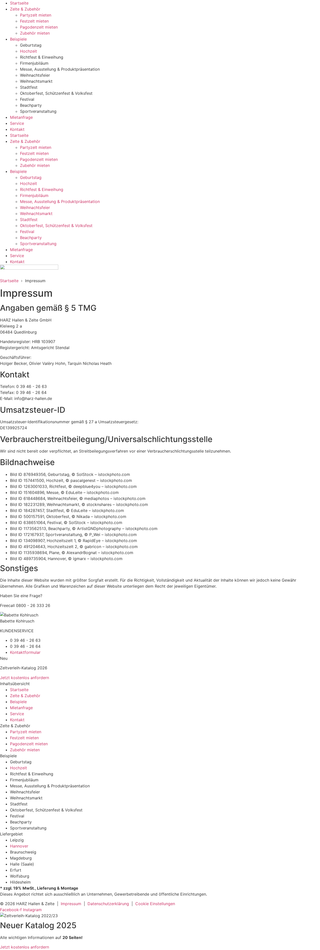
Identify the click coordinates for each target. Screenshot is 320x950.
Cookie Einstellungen (155, 903)
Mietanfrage (21, 117)
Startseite (19, 3)
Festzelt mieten (34, 21)
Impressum (71, 903)
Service (17, 123)
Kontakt (17, 129)
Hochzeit (28, 51)
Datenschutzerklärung (108, 903)
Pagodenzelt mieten (39, 27)
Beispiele (18, 39)
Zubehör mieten (35, 33)
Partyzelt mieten (35, 15)
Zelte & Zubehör (25, 9)
